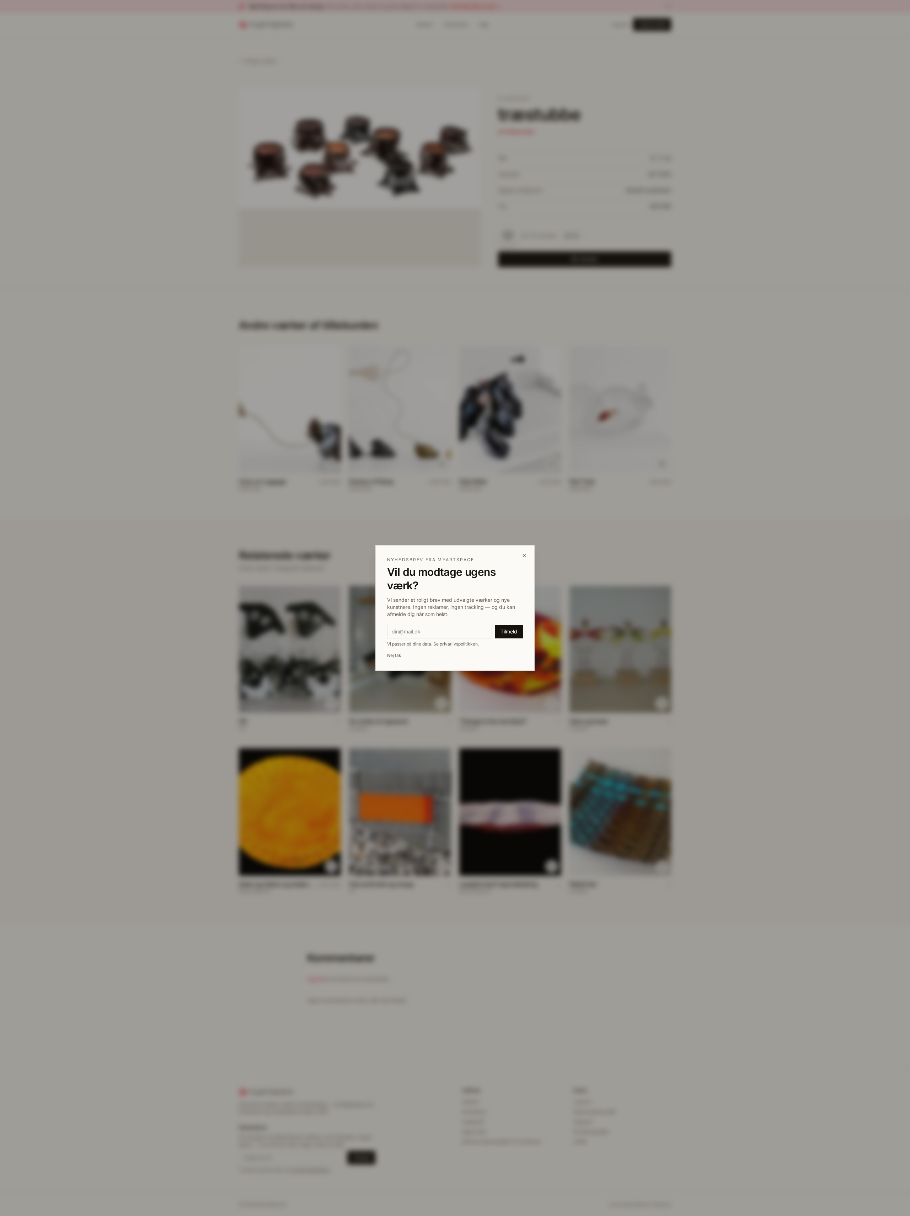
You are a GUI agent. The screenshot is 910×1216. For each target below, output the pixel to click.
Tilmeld (508, 631)
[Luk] (524, 555)
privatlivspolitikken (459, 644)
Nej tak (394, 655)
